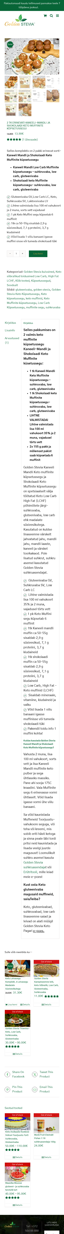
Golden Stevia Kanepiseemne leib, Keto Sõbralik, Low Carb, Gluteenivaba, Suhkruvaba (46, 985)
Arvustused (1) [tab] (12, 340)
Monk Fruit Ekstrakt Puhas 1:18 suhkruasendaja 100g (44, 1138)
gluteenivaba (24, 289)
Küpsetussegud (40, 280)
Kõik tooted (22, 280)
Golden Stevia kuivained (39, 272)
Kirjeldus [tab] (10, 323)
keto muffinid (34, 298)
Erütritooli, (30, 872)
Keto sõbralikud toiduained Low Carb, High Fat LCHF (34, 276)
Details (26, 1005)
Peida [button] (42, 7)
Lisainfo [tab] (10, 330)
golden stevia (41, 289)
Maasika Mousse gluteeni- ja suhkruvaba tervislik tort (17, 1186)
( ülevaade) (30, 139)
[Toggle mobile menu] (57, 15)
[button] (56, 41)
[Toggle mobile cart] (45, 15)
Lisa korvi (38, 254)
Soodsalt (12, 285)
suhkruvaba (53, 307)
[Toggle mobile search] (51, 15)
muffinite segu (35, 307)
